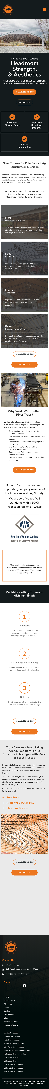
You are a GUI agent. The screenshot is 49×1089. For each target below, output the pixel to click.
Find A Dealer (9, 1001)
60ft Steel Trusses (11, 1058)
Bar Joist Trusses (11, 1033)
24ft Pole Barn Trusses (13, 1072)
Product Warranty (11, 1025)
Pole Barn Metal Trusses (14, 1044)
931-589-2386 (12, 965)
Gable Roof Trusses (12, 1037)
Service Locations (11, 1022)
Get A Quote (9, 1015)
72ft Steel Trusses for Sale (15, 1054)
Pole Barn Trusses (11, 1040)
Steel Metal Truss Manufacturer (17, 1051)
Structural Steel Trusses (14, 1047)
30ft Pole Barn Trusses (13, 1068)
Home (6, 997)
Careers (7, 1008)
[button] (24, 92)
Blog (6, 1018)
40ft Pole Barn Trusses (13, 1065)
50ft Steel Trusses (11, 1061)
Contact (7, 1011)
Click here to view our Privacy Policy (25, 1083)
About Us (8, 1004)
